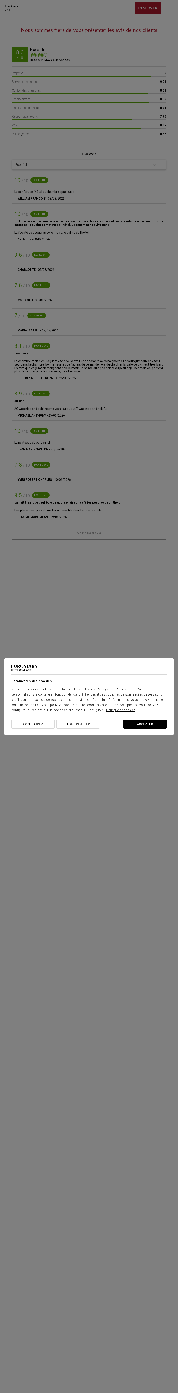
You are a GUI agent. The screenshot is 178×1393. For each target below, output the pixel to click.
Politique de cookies (120, 710)
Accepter (145, 724)
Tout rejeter (78, 724)
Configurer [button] (33, 724)
